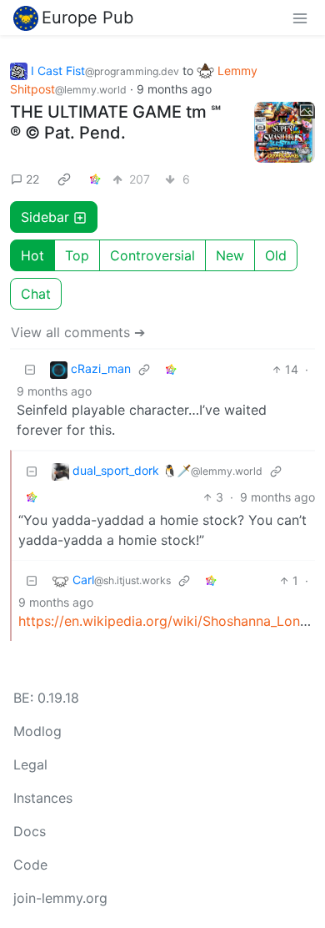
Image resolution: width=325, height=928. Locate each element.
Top (77, 255)
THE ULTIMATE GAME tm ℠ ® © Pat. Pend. (115, 122)
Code (30, 864)
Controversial (152, 255)
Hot (32, 255)
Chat (36, 293)
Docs (29, 831)
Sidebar (45, 217)
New (230, 255)
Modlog (37, 731)
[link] (64, 178)
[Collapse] (30, 369)
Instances (42, 797)
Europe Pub (87, 18)
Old (276, 255)
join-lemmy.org (60, 898)
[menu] (300, 17)
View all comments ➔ (78, 332)
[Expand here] (285, 133)
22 (32, 179)
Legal (30, 764)
